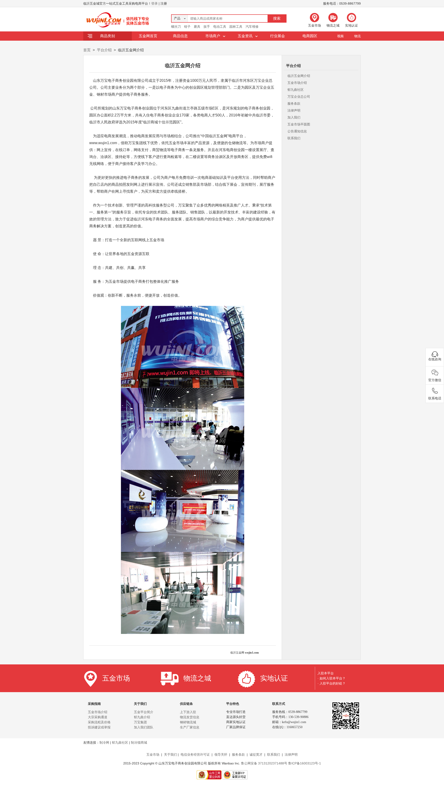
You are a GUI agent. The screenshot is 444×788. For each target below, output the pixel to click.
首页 (87, 50)
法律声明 (293, 110)
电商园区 (309, 36)
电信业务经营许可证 (195, 754)
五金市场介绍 (297, 83)
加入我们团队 (143, 727)
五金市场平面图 (298, 124)
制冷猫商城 (139, 742)
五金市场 (152, 754)
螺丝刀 (176, 26)
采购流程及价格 (99, 722)
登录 (154, 3)
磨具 (197, 26)
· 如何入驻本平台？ (331, 678)
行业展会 (277, 36)
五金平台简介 (143, 712)
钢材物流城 (188, 722)
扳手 (207, 26)
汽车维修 (252, 26)
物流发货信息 (189, 717)
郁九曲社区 (295, 89)
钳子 (187, 26)
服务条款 (293, 103)
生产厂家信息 (189, 727)
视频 (340, 36)
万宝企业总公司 (298, 96)
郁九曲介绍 (142, 717)
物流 (357, 36)
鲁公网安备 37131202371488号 (264, 763)
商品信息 (180, 36)
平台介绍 (104, 50)
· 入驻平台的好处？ (331, 683)
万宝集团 (140, 722)
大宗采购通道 (97, 717)
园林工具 (235, 26)
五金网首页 (148, 36)
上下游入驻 (188, 712)
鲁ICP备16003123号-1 (304, 763)
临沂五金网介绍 (298, 76)
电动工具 (219, 26)
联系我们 (293, 138)
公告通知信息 (297, 131)
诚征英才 (256, 754)
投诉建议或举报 (99, 727)
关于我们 (170, 754)
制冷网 (104, 742)
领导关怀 (220, 754)
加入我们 (293, 117)
